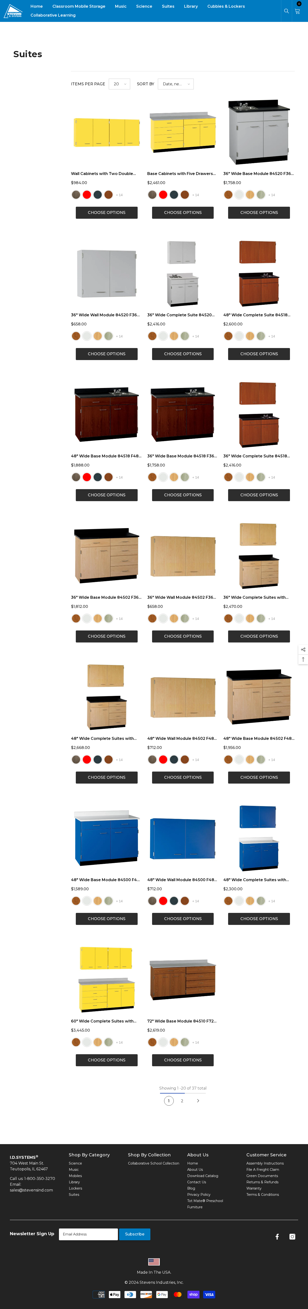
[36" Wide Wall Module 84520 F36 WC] (106, 273)
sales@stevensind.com (31, 1190)
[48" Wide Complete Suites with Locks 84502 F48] (106, 697)
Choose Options (106, 212)
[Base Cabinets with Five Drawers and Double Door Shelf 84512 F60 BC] (183, 132)
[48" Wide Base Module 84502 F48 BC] (259, 697)
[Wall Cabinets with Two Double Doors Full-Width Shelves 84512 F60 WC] (106, 132)
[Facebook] (277, 1236)
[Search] (286, 11)
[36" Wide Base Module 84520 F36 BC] (259, 132)
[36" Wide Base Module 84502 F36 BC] (106, 556)
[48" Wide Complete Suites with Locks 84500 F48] (259, 838)
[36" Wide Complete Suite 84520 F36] (183, 273)
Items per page (88, 84)
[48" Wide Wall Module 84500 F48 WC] (183, 838)
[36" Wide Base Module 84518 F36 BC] (183, 415)
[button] (119, 84)
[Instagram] (292, 1236)
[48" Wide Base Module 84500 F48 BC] (106, 838)
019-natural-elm (261, 194)
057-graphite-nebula (98, 194)
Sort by (145, 84)
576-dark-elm (76, 194)
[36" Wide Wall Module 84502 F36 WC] (183, 556)
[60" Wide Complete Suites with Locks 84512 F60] (106, 980)
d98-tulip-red (87, 194)
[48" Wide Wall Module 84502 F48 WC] (183, 697)
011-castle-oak (250, 194)
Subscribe (134, 1234)
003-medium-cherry (228, 194)
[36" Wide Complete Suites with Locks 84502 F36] (259, 556)
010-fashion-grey (239, 194)
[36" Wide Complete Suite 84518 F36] (259, 415)
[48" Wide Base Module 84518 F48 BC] (106, 415)
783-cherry (108, 194)
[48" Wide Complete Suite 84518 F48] (259, 273)
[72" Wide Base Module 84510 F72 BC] (183, 980)
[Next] (198, 1101)
